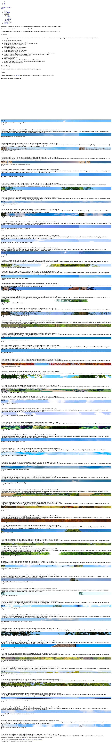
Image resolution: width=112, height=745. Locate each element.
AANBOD (6, 14)
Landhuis (9, 18)
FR (4, 3)
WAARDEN (7, 12)
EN (4, 4)
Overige (9, 19)
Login (2, 8)
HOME (5, 11)
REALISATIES (7, 22)
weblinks (18, 75)
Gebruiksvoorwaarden (27, 739)
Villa (8, 15)
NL (4, 2)
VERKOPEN (7, 20)
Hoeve (8, 16)
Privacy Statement (38, 739)
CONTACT (7, 23)
